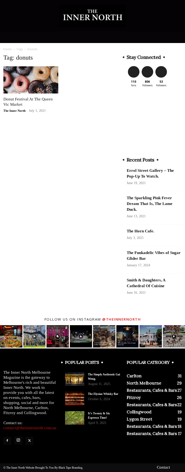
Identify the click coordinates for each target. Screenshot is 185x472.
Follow (147, 67)
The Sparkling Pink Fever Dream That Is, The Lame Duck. (149, 204)
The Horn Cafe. (140, 231)
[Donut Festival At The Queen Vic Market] (30, 79)
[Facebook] (7, 441)
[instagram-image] (11, 336)
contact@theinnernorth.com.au (29, 428)
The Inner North (14, 110)
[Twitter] (29, 441)
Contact (163, 467)
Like (133, 67)
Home (7, 49)
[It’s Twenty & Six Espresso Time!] (74, 418)
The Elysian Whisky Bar (103, 394)
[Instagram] (18, 440)
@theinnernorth (121, 319)
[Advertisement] (154, 122)
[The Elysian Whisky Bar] (74, 398)
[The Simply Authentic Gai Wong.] (74, 379)
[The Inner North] (92, 16)
